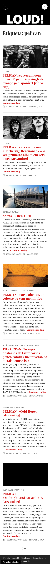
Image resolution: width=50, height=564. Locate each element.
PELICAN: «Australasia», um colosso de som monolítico (24, 296)
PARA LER (30, 291)
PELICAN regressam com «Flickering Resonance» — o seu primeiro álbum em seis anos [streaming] (24, 153)
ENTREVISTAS (17, 345)
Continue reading (11, 102)
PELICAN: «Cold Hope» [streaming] (20, 413)
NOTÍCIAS (7, 212)
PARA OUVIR (8, 407)
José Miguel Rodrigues (16, 396)
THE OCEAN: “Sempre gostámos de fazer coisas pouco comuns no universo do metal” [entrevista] (25, 355)
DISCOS (14, 291)
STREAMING (19, 407)
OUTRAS (15, 212)
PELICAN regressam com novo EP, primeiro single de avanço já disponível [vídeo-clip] (24, 81)
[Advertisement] (25, 36)
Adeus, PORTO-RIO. (18, 216)
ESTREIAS (6, 71)
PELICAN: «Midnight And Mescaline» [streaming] (23, 498)
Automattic (24, 561)
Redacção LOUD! (13, 107)
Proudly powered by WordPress (16, 558)
